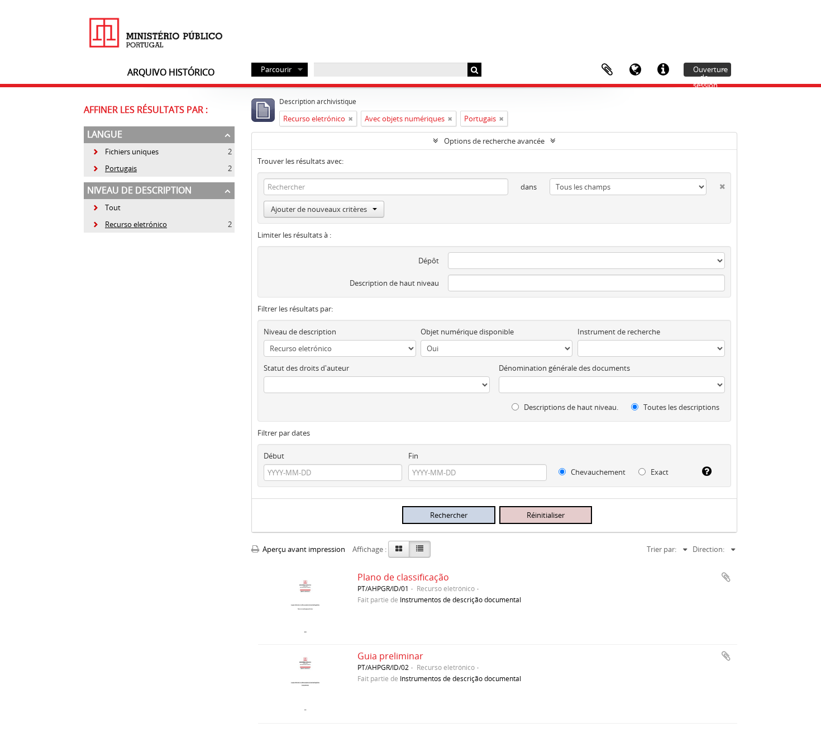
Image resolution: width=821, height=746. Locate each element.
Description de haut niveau (394, 283)
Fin (413, 456)
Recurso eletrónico (129, 224)
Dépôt (428, 261)
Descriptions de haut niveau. (570, 407)
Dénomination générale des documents (564, 368)
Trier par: (661, 549)
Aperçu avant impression (303, 549)
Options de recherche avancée (494, 141)
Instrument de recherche (618, 332)
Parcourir (276, 69)
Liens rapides (663, 70)
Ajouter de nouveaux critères (319, 209)
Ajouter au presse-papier (726, 577)
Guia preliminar (390, 656)
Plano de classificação (403, 577)
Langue (635, 70)
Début (274, 456)
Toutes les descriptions (680, 407)
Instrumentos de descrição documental (460, 599)
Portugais (114, 168)
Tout (113, 207)
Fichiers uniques (125, 152)
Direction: (708, 549)
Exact (659, 472)
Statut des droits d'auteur (306, 368)
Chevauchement (597, 472)
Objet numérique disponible (467, 332)
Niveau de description (139, 190)
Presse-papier (607, 70)
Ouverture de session (710, 70)
